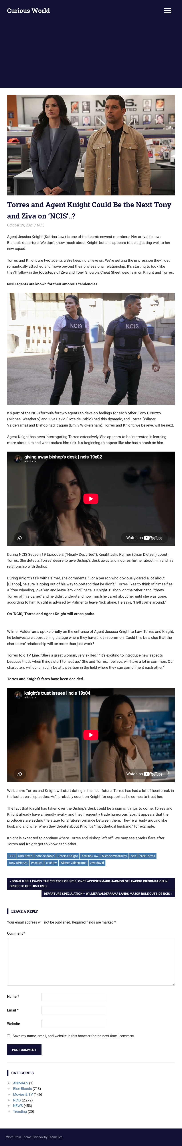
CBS (11, 856)
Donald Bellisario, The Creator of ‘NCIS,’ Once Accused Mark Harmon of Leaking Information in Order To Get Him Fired (89, 883)
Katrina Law (89, 856)
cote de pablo (45, 856)
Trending (20, 1111)
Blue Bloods (22, 1089)
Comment (16, 933)
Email (12, 1010)
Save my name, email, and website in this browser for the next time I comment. (74, 1036)
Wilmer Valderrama (73, 863)
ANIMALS (20, 1083)
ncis (133, 856)
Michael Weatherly (114, 856)
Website (13, 1024)
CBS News (25, 856)
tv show (51, 863)
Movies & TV (23, 1094)
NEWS (18, 1106)
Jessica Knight (68, 856)
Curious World (28, 10)
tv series (36, 863)
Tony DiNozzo (18, 863)
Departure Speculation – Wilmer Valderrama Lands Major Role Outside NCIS (107, 894)
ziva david (97, 863)
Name (13, 996)
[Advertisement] (91, 54)
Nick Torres (147, 856)
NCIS (41, 225)
